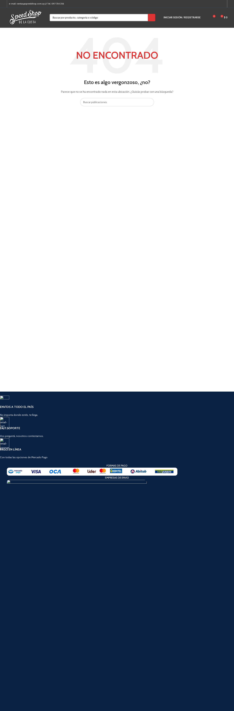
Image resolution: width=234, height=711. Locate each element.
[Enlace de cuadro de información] (110, 406)
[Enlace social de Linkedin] (218, 3)
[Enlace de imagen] (92, 471)
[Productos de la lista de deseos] (205, 17)
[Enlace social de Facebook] (205, 3)
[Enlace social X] (209, 3)
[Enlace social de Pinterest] (214, 3)
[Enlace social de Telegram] (223, 3)
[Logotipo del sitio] (25, 17)
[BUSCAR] (151, 17)
